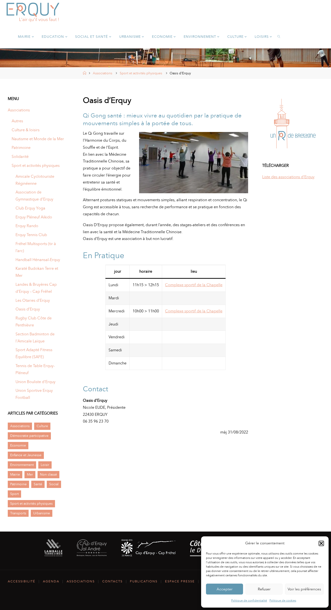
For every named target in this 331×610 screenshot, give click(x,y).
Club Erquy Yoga (30, 208)
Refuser (264, 589)
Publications (144, 581)
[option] (292, 124)
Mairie (15, 474)
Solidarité (20, 156)
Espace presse (180, 581)
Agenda (51, 581)
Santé (38, 484)
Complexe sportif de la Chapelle (193, 285)
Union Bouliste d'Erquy (35, 381)
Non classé (48, 474)
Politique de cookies (282, 600)
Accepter (224, 589)
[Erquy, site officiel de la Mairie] (33, 12)
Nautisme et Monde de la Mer (38, 139)
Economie (18, 445)
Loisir (45, 465)
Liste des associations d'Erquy (288, 177)
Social (54, 484)
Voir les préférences (304, 589)
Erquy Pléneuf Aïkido (34, 217)
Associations (102, 73)
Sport (14, 494)
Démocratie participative (29, 435)
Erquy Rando (27, 226)
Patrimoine (21, 147)
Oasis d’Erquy (28, 309)
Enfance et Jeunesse (25, 455)
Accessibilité (21, 581)
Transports (18, 513)
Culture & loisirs (25, 130)
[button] (321, 543)
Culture (42, 426)
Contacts (112, 581)
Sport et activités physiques (141, 73)
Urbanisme (41, 513)
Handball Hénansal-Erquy (38, 259)
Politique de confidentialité (249, 600)
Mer (30, 474)
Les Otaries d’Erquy (33, 300)
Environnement (22, 465)
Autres (17, 121)
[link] (279, 36)
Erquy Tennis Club (31, 234)
